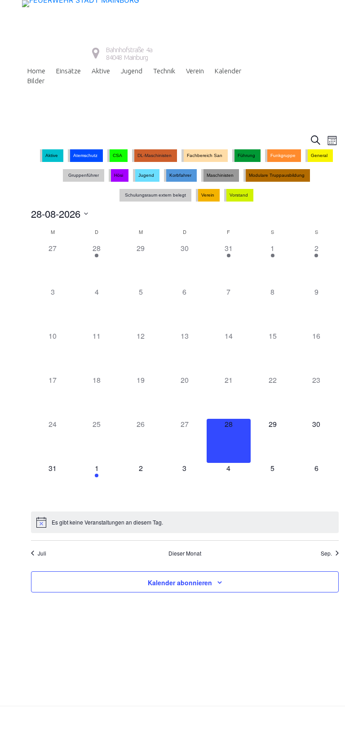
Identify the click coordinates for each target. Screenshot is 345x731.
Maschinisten (220, 175)
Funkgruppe (283, 155)
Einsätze (68, 71)
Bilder (35, 81)
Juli (42, 553)
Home (36, 71)
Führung (246, 155)
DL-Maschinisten (154, 155)
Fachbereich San (204, 155)
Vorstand (239, 195)
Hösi (118, 175)
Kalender (228, 71)
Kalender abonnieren (180, 582)
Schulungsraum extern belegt (155, 195)
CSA (117, 155)
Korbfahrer (180, 175)
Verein (195, 71)
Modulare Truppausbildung (277, 175)
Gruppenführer (83, 175)
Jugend (131, 71)
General (319, 155)
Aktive (101, 71)
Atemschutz (85, 155)
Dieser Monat (184, 553)
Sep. (326, 553)
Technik (164, 71)
